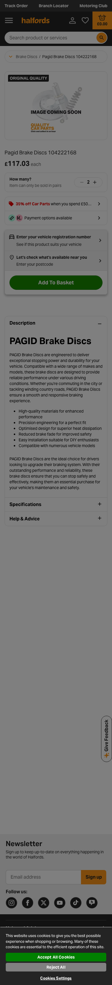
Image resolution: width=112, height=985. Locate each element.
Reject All (56, 967)
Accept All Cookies (56, 957)
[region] (56, 956)
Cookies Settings (56, 978)
